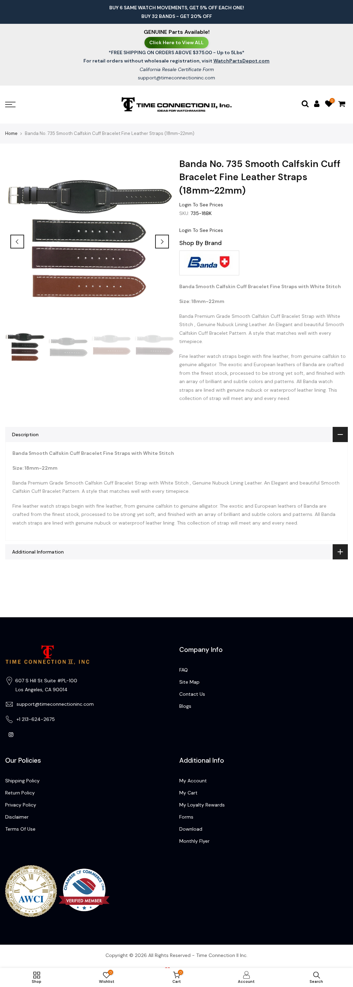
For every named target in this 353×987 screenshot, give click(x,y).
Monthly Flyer (194, 841)
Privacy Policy (20, 805)
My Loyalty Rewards (202, 805)
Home (11, 133)
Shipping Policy (22, 781)
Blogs (185, 706)
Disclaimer (17, 817)
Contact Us (192, 694)
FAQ (183, 670)
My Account (193, 781)
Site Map (189, 682)
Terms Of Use (20, 829)
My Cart (188, 793)
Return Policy (20, 793)
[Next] (162, 241)
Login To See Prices (201, 205)
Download (190, 829)
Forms (186, 817)
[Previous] (17, 241)
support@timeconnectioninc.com (176, 78)
